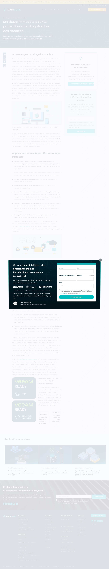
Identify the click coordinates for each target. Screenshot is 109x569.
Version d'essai (76, 297)
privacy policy (64, 293)
